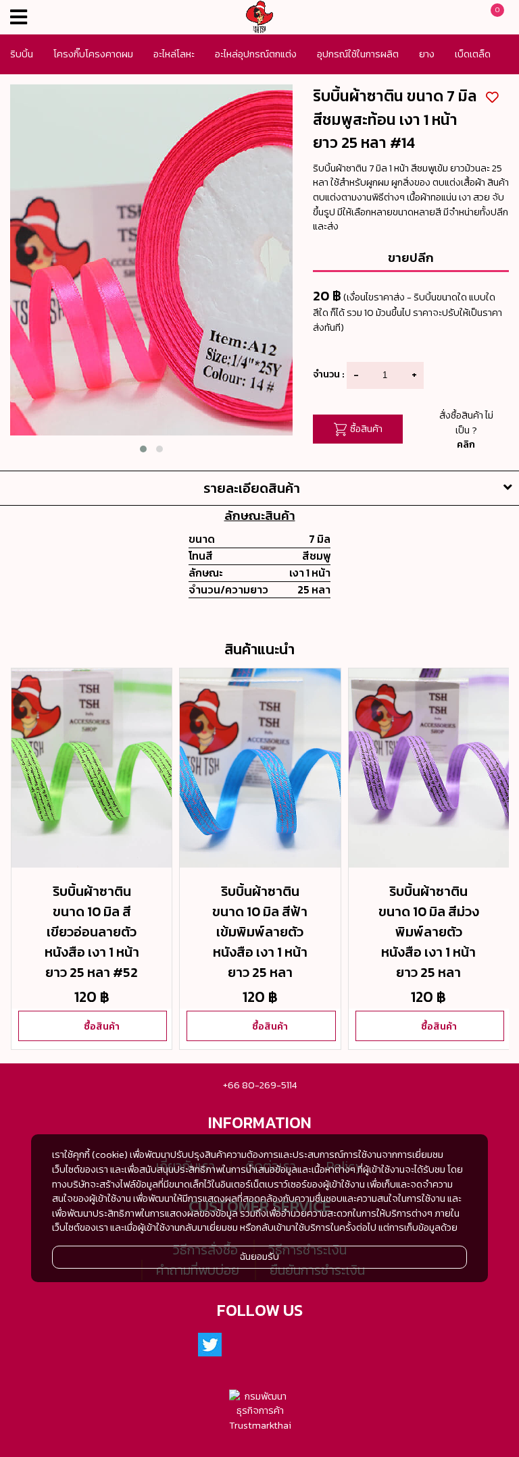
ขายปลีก (411, 257)
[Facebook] (243, 1345)
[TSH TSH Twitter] (210, 1345)
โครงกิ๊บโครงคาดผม (93, 54)
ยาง (427, 54)
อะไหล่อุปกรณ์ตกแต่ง (256, 54)
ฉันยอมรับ (259, 1256)
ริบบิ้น (21, 54)
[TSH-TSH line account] (276, 1345)
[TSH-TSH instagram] (309, 1345)
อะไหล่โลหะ (174, 54)
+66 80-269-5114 (260, 1085)
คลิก (466, 444)
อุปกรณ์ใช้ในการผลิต (358, 54)
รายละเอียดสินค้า (251, 488)
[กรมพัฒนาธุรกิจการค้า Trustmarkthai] (260, 1411)
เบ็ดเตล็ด (473, 54)
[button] (143, 449)
